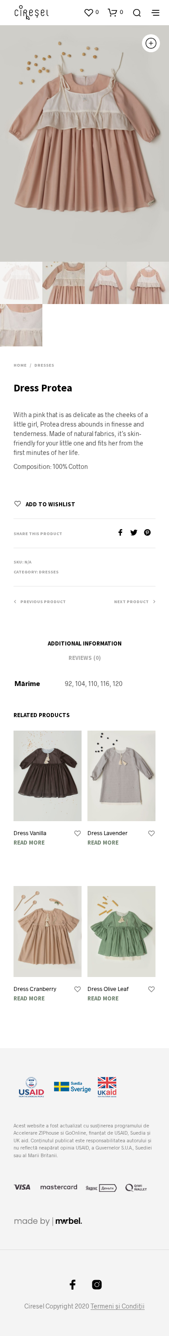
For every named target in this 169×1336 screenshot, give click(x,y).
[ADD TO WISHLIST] (77, 833)
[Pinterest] (149, 533)
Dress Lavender (107, 832)
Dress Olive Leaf (107, 988)
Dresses (44, 365)
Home (20, 365)
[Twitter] (137, 533)
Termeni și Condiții (118, 1306)
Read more (29, 842)
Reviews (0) (85, 658)
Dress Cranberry (35, 988)
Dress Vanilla (30, 832)
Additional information (85, 643)
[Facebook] (123, 533)
